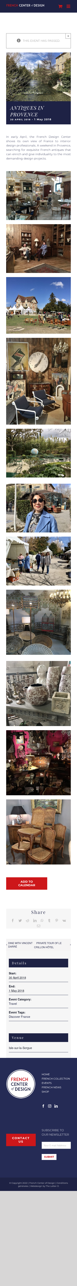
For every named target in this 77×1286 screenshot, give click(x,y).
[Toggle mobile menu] (69, 6)
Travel (13, 1003)
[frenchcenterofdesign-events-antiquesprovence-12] (38, 279)
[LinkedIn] (56, 1106)
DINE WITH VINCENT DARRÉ (20, 944)
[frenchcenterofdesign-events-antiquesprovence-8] (38, 801)
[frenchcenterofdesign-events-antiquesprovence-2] (38, 538)
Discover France (19, 1017)
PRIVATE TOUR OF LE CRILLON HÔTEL (48, 945)
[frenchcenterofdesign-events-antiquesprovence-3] (38, 226)
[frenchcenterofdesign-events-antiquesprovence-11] (38, 591)
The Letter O (52, 1186)
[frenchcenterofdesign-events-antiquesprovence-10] (38, 662)
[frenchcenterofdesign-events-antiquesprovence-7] (38, 430)
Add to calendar (26, 883)
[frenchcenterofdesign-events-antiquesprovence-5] (38, 339)
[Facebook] (43, 1106)
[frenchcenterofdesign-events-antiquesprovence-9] (38, 732)
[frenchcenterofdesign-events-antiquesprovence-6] (38, 485)
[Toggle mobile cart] (60, 6)
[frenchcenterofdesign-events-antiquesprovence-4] (38, 173)
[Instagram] (49, 1106)
